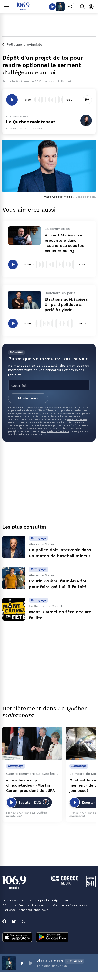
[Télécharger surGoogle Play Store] (52, 937)
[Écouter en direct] (52, 6)
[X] (23, 921)
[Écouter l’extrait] (12, 100)
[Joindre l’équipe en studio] (70, 6)
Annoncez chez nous (33, 910)
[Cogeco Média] (64, 883)
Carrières (9, 910)
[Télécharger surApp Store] (17, 937)
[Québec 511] (91, 886)
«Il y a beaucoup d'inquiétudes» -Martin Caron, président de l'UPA (30, 785)
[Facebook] (4, 921)
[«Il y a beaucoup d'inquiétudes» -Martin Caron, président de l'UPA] (32, 743)
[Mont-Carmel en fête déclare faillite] (13, 609)
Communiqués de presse (71, 905)
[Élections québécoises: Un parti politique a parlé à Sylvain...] (24, 300)
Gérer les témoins (15, 905)
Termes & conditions (17, 900)
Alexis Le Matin (50, 960)
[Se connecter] (91, 6)
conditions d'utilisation (21, 434)
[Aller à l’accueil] (23, 8)
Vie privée (42, 900)
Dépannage (60, 900)
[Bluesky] (14, 921)
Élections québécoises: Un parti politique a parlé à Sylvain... (67, 304)
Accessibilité (41, 905)
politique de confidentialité (54, 431)
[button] (22, 963)
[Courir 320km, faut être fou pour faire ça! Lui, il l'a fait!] (13, 578)
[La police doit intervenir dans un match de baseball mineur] (13, 547)
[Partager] (87, 99)
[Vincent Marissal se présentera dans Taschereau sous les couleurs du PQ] (24, 235)
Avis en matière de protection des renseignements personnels (47, 420)
